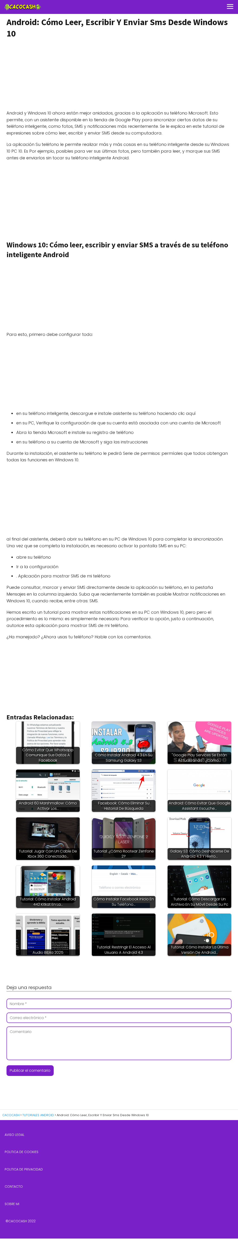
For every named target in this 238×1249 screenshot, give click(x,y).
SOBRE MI (12, 1204)
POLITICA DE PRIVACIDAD (24, 1169)
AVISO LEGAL (14, 1134)
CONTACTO (14, 1186)
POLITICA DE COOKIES (21, 1152)
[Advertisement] (118, 74)
